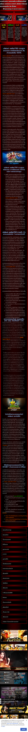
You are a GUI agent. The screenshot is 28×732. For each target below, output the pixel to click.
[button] (14, 12)
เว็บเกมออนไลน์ (7, 540)
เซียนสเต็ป (5, 573)
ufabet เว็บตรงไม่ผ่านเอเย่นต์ (10, 622)
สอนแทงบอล (6, 578)
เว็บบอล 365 (6, 612)
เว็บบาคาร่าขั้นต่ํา (7, 602)
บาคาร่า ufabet (16, 4)
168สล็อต (5, 583)
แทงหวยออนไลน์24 (8, 569)
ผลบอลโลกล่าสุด (7, 530)
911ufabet (4, 445)
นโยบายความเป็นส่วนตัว (12, 723)
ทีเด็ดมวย (5, 544)
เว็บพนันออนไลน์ (7, 564)
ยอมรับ (23, 729)
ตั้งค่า (3, 726)
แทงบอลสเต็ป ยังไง (10, 266)
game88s (5, 559)
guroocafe (6, 549)
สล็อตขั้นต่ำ (6, 607)
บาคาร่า (5, 554)
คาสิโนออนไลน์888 (7, 593)
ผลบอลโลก (5, 535)
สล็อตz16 (5, 588)
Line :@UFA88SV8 (18, 496)
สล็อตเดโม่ (5, 617)
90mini (5, 597)
